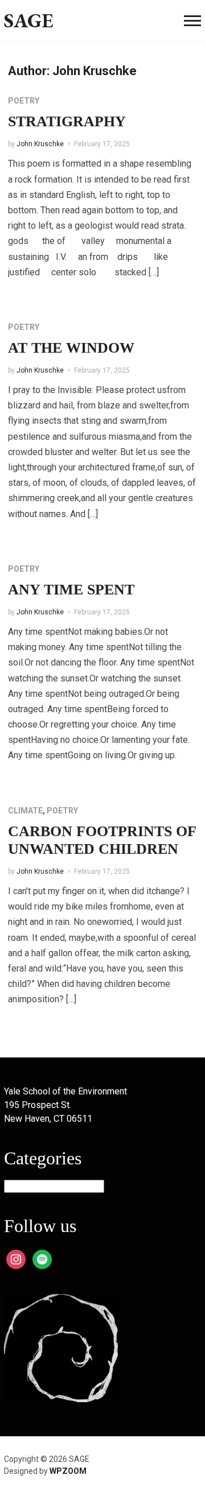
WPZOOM (68, 1471)
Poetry (23, 100)
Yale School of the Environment (65, 1091)
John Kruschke (40, 144)
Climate (25, 810)
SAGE (29, 20)
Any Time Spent (71, 589)
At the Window (71, 348)
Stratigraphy (67, 121)
